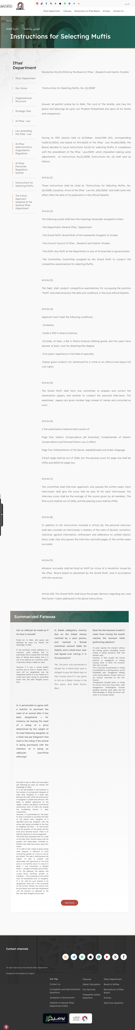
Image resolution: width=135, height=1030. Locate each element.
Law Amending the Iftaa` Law (23, 132)
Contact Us (118, 11)
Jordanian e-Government (62, 997)
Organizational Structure (23, 100)
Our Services (89, 989)
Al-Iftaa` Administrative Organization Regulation (23, 148)
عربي (127, 3)
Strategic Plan (23, 111)
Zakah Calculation (91, 984)
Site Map (54, 979)
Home (9, 20)
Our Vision (21, 88)
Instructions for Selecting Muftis (24, 184)
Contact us (55, 984)
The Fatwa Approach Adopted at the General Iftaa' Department (23, 202)
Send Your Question (113, 1003)
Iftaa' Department (25, 78)
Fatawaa (87, 979)
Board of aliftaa (111, 984)
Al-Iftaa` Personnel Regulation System (21, 168)
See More (69, 902)
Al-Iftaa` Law (22, 121)
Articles (107, 997)
